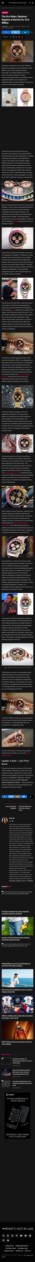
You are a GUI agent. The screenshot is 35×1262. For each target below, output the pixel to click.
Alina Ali (5, 26)
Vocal (23, 880)
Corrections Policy (22, 1245)
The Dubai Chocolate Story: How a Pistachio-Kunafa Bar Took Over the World (15, 912)
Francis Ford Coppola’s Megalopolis (10, 807)
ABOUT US (28, 1250)
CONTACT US (19, 1250)
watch (13, 310)
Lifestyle (4, 12)
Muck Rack (12, 880)
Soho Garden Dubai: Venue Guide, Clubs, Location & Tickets (25, 808)
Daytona (15, 221)
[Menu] (3, 3)
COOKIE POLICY (9, 1245)
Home (3, 8)
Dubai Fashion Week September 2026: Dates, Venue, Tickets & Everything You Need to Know (21, 1072)
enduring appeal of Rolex (12, 473)
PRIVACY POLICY (9, 1250)
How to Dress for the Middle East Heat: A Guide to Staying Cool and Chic (17, 990)
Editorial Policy (11, 1248)
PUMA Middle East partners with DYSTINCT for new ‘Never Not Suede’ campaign (16, 964)
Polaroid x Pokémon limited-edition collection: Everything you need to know (16, 938)
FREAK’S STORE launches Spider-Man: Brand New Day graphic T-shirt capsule (17, 1017)
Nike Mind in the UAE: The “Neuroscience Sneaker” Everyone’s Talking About (22, 1061)
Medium (30, 880)
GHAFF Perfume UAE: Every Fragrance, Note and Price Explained (17, 1043)
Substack (18, 880)
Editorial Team (23, 1248)
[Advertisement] (17, 128)
